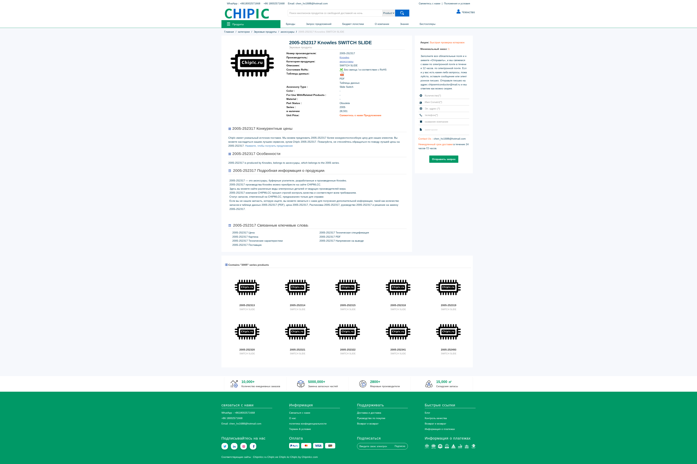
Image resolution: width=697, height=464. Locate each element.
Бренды (290, 23)
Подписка (400, 446)
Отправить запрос (444, 159)
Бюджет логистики (353, 23)
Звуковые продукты (265, 31)
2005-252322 (348, 349)
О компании (382, 23)
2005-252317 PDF (330, 236)
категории (244, 31)
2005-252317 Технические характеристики (257, 240)
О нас (292, 418)
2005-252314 (297, 305)
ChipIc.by (295, 456)
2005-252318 (398, 305)
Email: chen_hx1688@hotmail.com (308, 3)
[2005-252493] (448, 332)
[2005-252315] (347, 287)
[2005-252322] (347, 332)
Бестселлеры (427, 23)
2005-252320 (247, 349)
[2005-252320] (247, 332)
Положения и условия (457, 3)
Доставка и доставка (369, 412)
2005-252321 (297, 349)
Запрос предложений (318, 23)
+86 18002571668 (274, 3)
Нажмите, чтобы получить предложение (269, 145)
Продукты (238, 24)
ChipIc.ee (272, 456)
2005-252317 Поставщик (247, 244)
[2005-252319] (448, 287)
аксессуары (287, 31)
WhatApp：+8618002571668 (243, 3)
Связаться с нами (299, 412)
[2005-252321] (297, 332)
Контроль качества (436, 418)
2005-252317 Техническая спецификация (344, 232)
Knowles (344, 57)
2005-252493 (448, 349)
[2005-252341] (398, 332)
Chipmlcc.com (310, 456)
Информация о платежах (440, 429)
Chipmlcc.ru (260, 456)
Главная (229, 31)
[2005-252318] (398, 287)
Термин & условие (300, 429)
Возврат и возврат (367, 423)
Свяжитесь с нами (429, 3)
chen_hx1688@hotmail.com (450, 138)
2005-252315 (348, 305)
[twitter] (224, 446)
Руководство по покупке (371, 418)
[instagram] (243, 446)
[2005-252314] (297, 287)
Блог (427, 412)
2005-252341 (398, 349)
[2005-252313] (247, 287)
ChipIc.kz (284, 456)
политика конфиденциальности (308, 423)
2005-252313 (247, 305)
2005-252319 (448, 305)
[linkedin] (234, 446)
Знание (404, 23)
